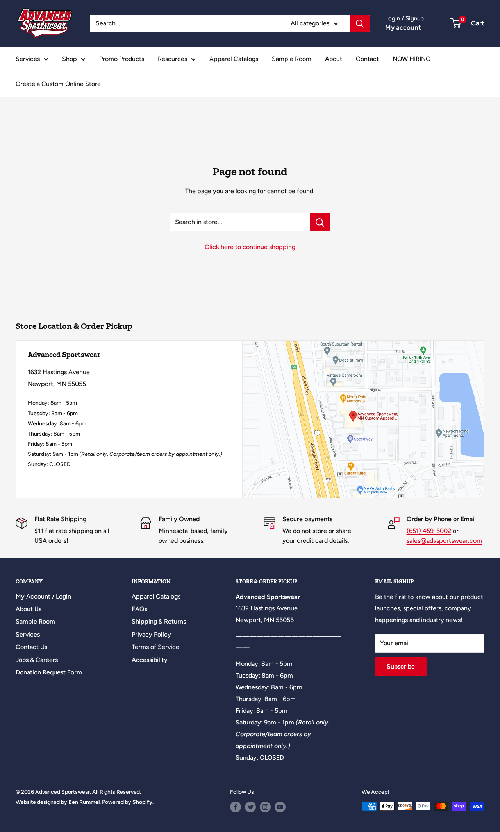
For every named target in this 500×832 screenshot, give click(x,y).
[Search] (360, 23)
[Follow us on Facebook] (235, 807)
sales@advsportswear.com (444, 540)
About (333, 59)
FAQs (139, 609)
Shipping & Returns (159, 621)
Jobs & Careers (37, 659)
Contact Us (31, 647)
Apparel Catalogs (233, 59)
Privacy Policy (151, 634)
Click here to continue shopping (250, 247)
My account (403, 27)
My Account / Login (43, 596)
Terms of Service (155, 647)
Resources (172, 59)
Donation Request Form (49, 672)
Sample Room (291, 59)
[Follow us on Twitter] (250, 807)
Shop (69, 59)
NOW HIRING (411, 59)
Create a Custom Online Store (58, 84)
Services (28, 59)
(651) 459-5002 (429, 530)
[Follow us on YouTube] (280, 807)
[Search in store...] (320, 222)
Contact (367, 59)
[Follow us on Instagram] (265, 807)
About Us (28, 609)
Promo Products (121, 59)
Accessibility (150, 659)
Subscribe (401, 666)
